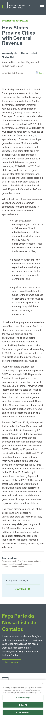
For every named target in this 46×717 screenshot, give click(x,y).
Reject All (23, 705)
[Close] (43, 683)
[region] (23, 698)
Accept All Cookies (23, 712)
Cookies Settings (23, 697)
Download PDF (23, 588)
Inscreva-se (11, 662)
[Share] (40, 73)
